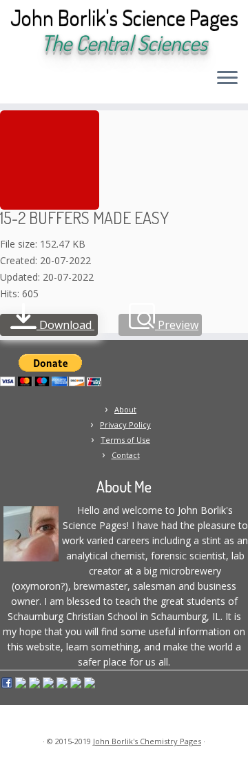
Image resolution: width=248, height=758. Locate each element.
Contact (126, 455)
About (125, 409)
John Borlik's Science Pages (124, 18)
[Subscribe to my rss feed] (15, 82)
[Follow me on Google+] (62, 82)
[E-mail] (26, 82)
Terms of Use (125, 440)
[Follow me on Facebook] (50, 82)
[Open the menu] (227, 78)
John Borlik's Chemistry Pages (147, 741)
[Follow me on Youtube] (73, 82)
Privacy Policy (125, 424)
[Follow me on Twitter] (38, 82)
